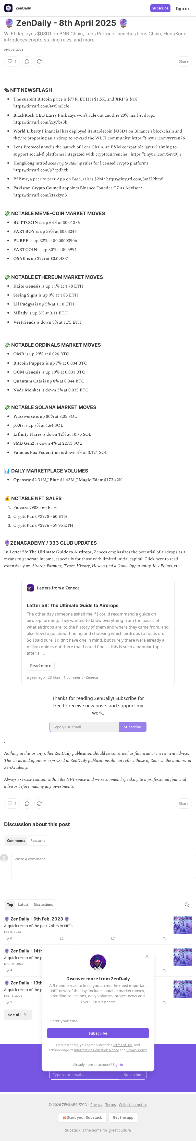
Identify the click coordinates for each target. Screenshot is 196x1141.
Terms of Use (122, 1045)
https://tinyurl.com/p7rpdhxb (40, 170)
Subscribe (160, 8)
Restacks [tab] (37, 840)
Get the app (123, 1117)
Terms (110, 1104)
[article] (98, 928)
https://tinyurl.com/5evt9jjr (156, 154)
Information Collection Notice (96, 1050)
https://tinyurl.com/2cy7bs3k (40, 122)
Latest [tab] (23, 904)
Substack (72, 1130)
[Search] (187, 904)
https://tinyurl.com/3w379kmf (134, 179)
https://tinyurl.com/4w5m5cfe (41, 106)
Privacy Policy (136, 1050)
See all (14, 1014)
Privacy (96, 1104)
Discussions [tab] (43, 904)
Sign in (182, 8)
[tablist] (26, 841)
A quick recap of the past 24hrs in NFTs (38, 925)
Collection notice (133, 1104)
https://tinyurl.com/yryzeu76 (158, 138)
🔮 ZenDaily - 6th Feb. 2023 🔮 (36, 918)
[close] (147, 956)
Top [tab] (10, 904)
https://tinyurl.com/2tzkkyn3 (40, 195)
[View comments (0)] (27, 61)
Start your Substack (84, 1117)
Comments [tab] (16, 840)
